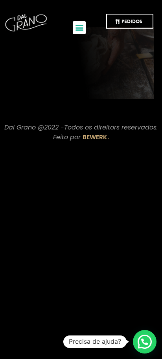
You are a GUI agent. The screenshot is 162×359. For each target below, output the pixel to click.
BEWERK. (96, 137)
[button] (79, 27)
